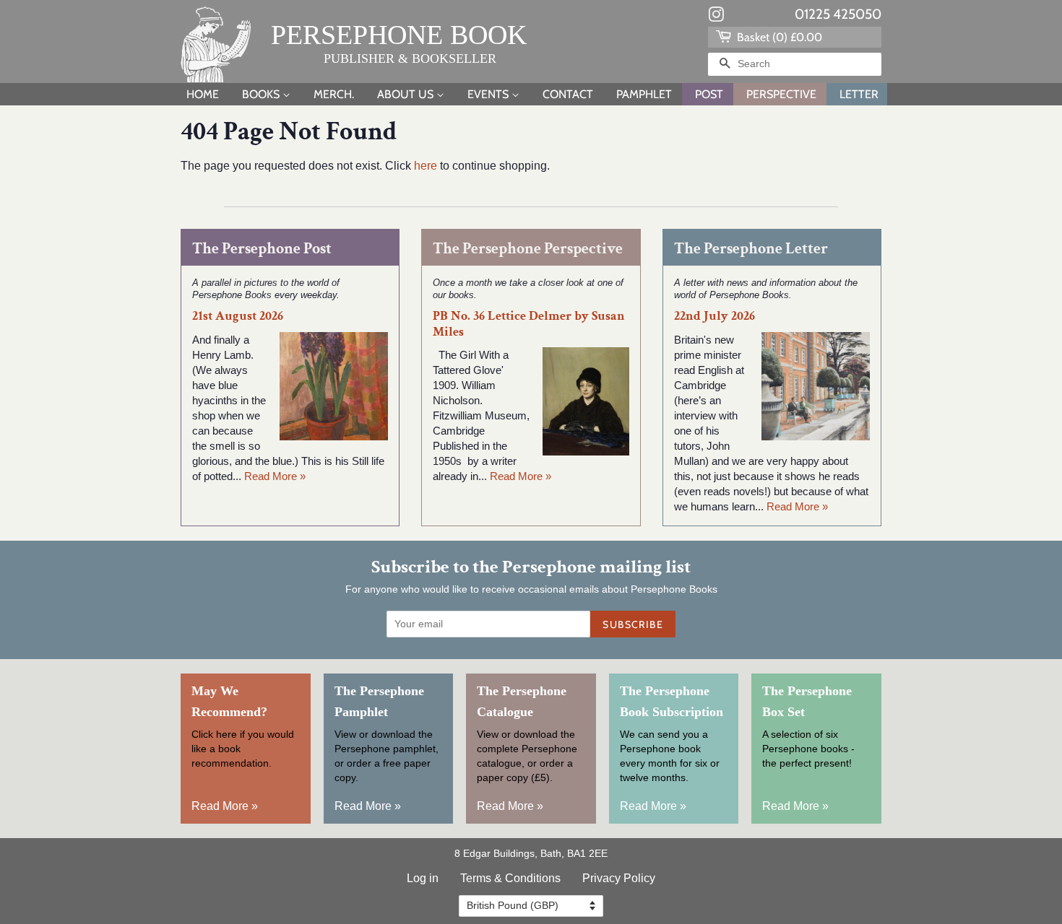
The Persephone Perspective (528, 248)
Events (489, 94)
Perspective (781, 94)
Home (202, 94)
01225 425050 (838, 14)
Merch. (334, 94)
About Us (406, 94)
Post (709, 94)
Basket (778, 37)
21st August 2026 (237, 316)
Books (262, 94)
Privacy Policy (618, 878)
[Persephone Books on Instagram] (716, 17)
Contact (568, 94)
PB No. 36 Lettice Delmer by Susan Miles (529, 323)
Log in (423, 878)
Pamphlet (644, 94)
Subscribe (633, 624)
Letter (858, 94)
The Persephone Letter (751, 248)
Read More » (275, 476)
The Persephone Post (262, 248)
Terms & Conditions (510, 878)
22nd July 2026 (714, 316)
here (425, 166)
